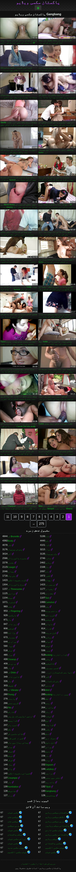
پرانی (48, 747)
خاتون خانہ (14, 677)
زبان (47, 712)
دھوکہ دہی (50, 738)
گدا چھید (12, 721)
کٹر (9, 545)
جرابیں (11, 593)
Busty (10, 541)
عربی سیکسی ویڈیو (54, 821)
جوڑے (10, 655)
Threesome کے (15, 589)
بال (9, 620)
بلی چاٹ (12, 576)
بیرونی (11, 637)
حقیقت (11, 685)
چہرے (47, 650)
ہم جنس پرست (51, 611)
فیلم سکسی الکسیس (54, 848)
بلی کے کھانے (52, 681)
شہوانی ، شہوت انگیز (19, 773)
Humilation (13, 786)
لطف (47, 699)
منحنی (48, 685)
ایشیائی (49, 589)
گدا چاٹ (49, 725)
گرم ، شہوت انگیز (17, 580)
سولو (47, 642)
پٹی (47, 606)
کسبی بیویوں (52, 668)
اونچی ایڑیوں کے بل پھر (20, 716)
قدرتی (48, 628)
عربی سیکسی (14, 826)
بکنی (47, 729)
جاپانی (49, 624)
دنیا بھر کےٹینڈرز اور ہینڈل (59, 672)
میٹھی (48, 620)
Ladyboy (49, 769)
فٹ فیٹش (12, 791)
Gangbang (50, 791)
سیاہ (10, 646)
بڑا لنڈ (12, 633)
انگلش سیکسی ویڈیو (55, 817)
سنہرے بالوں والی (17, 558)
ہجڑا (10, 765)
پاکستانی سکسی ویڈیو (56, 834)
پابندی (11, 699)
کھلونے (11, 602)
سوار (47, 549)
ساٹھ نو (49, 707)
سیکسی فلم (13, 817)
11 (7, 516)
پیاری (11, 571)
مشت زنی (49, 593)
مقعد (10, 606)
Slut (47, 598)
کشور (47, 576)
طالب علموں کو (15, 734)
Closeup (12, 659)
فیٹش (10, 756)
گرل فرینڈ (50, 633)
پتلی (47, 659)
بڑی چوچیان (51, 554)
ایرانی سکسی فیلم (17, 839)
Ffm (9, 707)
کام (47, 536)
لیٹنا (48, 716)
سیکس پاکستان (15, 834)
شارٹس (11, 712)
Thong (11, 694)
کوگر (10, 760)
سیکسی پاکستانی (54, 843)
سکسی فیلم (13, 812)
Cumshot (49, 602)
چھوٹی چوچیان (15, 549)
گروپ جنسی (13, 703)
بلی (47, 541)
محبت (47, 751)
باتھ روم (50, 782)
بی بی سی (12, 664)
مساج (10, 747)
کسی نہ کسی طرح (15, 738)
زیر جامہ (12, 624)
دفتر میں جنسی (53, 778)
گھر (47, 677)
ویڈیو (48, 563)
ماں (47, 571)
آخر (9, 554)
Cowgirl (11, 567)
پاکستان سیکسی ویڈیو (56, 812)
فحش (47, 734)
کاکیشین (49, 664)
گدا (47, 545)
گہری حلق (50, 615)
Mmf (47, 690)
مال (47, 567)
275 (41, 523)
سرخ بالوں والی (16, 584)
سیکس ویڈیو (51, 839)
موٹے (47, 760)
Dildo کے (12, 672)
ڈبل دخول (50, 743)
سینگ (10, 598)
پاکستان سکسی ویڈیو (38, 2)
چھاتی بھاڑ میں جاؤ (18, 743)
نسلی (10, 650)
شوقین (11, 628)
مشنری (11, 563)
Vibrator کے (13, 690)
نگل (9, 729)
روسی (47, 703)
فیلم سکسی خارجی (54, 830)
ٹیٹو (47, 646)
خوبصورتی (50, 584)
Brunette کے (13, 536)
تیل (47, 721)
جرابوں (49, 773)
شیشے (10, 751)
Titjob (48, 786)
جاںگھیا (12, 615)
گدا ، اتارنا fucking (56, 655)
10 (15, 516)
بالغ (10, 769)
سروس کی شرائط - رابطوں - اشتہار (38, 864)
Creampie (13, 778)
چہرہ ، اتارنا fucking (56, 694)
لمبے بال (12, 725)
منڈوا (48, 558)
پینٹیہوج (50, 795)
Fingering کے (14, 611)
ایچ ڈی (48, 580)
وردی (10, 795)
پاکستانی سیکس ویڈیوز (57, 826)
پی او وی (12, 642)
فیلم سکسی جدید (16, 848)
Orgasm (49, 765)
